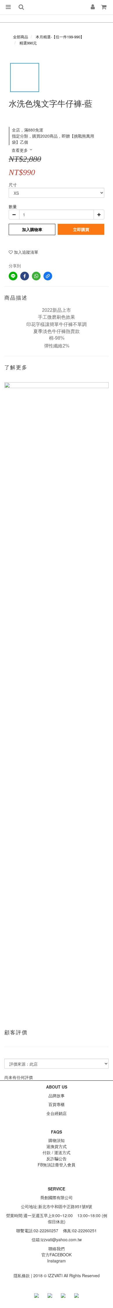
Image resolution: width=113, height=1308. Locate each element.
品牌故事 (56, 1095)
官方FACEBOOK (56, 1254)
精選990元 (28, 43)
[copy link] (47, 276)
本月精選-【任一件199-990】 (60, 36)
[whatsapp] (36, 276)
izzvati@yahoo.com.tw (61, 1239)
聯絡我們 (56, 1248)
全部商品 (20, 36)
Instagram (56, 1261)
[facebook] (24, 276)
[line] (13, 276)
